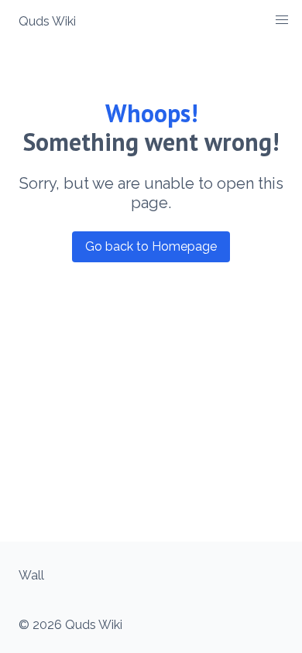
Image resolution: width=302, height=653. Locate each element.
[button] (282, 20)
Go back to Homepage (151, 246)
